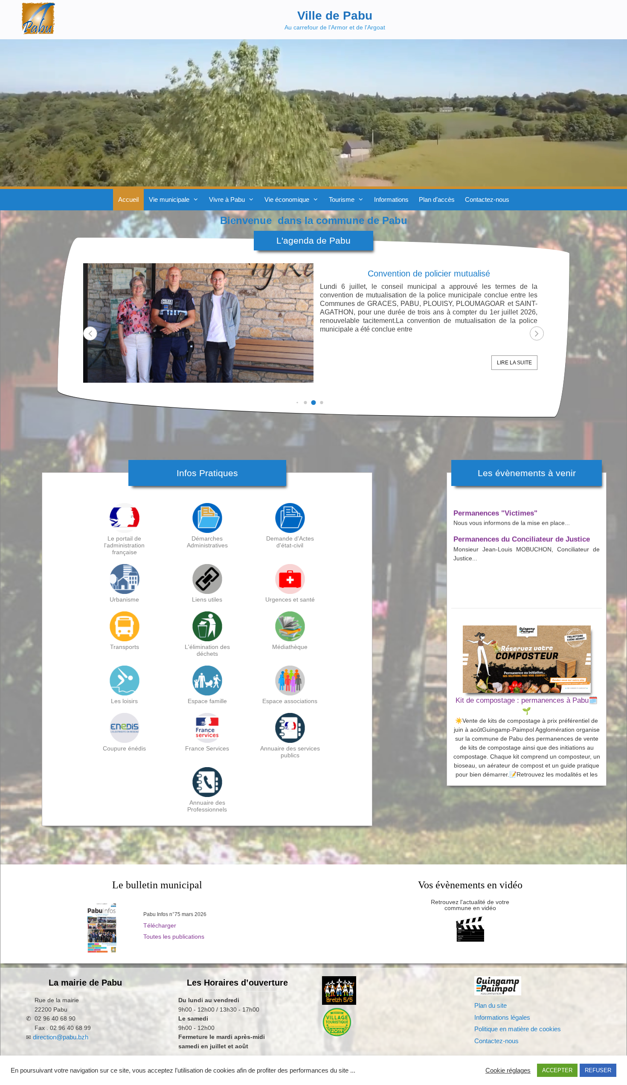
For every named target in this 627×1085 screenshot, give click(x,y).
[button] (537, 333)
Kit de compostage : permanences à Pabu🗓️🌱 (527, 705)
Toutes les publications (173, 936)
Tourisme (341, 199)
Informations (391, 199)
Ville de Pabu (334, 15)
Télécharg (157, 925)
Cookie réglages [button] (508, 1070)
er (173, 925)
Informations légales (502, 1017)
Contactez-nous (487, 199)
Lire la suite (514, 363)
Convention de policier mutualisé (429, 273)
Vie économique (286, 199)
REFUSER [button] (598, 1070)
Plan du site (490, 1005)
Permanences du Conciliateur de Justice (521, 524)
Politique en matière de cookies (517, 1029)
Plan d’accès (437, 199)
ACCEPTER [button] (557, 1070)
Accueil (128, 199)
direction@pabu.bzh (60, 1037)
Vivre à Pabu (227, 199)
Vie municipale (169, 199)
